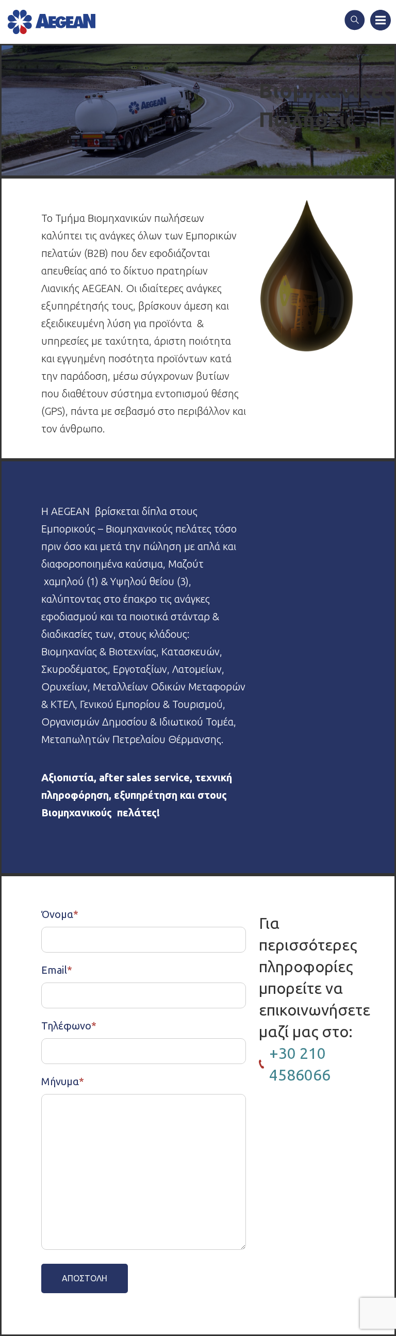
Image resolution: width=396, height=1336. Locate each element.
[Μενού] (380, 21)
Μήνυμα (62, 1081)
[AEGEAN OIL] (51, 22)
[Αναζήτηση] (354, 21)
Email (56, 970)
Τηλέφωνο (68, 1026)
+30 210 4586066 (300, 1064)
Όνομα (59, 914)
